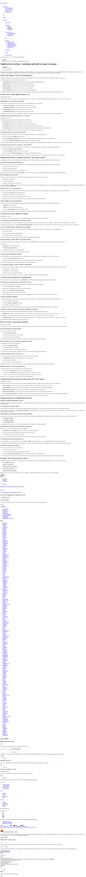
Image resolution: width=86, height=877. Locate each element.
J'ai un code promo (3, 3)
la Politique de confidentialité (22, 835)
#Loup (4, 725)
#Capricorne (5, 527)
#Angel (4, 603)
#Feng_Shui (5, 577)
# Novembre (5, 720)
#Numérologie (5, 540)
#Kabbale (4, 731)
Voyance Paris (10, 35)
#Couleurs (5, 585)
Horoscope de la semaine (12, 45)
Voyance (5, 512)
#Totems (4, 700)
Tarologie (5, 510)
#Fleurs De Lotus (6, 695)
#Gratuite (4, 594)
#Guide (4, 558)
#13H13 (4, 703)
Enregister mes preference (5, 850)
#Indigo (4, 629)
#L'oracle (4, 625)
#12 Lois (4, 691)
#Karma (4, 689)
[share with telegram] (3, 815)
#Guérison (5, 583)
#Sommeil (5, 607)
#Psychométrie (5, 670)
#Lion (4, 530)
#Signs (4, 733)
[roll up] (1, 867)
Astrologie (5, 509)
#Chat (4, 705)
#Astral (4, 704)
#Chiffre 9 (5, 570)
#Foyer (4, 601)
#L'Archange (5, 592)
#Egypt (4, 612)
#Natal (4, 619)
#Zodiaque (5, 608)
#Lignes (4, 714)
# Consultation (5, 617)
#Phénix (4, 683)
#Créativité (5, 667)
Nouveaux (8, 10)
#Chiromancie (5, 652)
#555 (4, 685)
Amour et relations (7, 515)
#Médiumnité (5, 656)
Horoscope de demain (11, 43)
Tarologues (9, 27)
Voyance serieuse (10, 34)
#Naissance (5, 676)
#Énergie (4, 584)
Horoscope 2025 (10, 47)
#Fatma (4, 550)
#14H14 (4, 678)
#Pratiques (5, 613)
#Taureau (4, 534)
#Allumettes (5, 611)
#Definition (5, 687)
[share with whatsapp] (3, 816)
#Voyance (4, 479)
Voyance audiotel (9, 8)
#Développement (6, 576)
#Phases (4, 726)
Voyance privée (8, 9)
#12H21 (4, 680)
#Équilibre (5, 561)
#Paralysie (5, 672)
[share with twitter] (3, 813)
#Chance (4, 724)
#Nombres (5, 650)
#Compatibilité (5, 543)
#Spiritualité (5, 555)
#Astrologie (5, 478)
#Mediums (5, 589)
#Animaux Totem (6, 554)
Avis (4, 14)
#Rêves (4, 574)
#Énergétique (5, 660)
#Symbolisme (5, 657)
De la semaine (5, 804)
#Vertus (4, 620)
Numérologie (6, 516)
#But (4, 618)
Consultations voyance (11, 33)
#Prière (4, 553)
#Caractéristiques (6, 630)
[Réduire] (35, 827)
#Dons (4, 628)
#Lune (4, 571)
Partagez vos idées (5, 497)
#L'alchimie (5, 651)
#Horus (4, 547)
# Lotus (4, 696)
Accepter (5, 837)
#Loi (4, 598)
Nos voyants (5, 6)
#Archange (5, 551)
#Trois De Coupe (6, 636)
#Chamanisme (5, 590)
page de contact (56, 754)
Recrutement (7, 49)
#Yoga (4, 578)
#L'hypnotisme (5, 718)
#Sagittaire (5, 531)
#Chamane (5, 624)
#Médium (4, 541)
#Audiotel (4, 615)
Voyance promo (8, 12)
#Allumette (5, 688)
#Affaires (4, 722)
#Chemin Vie (5, 602)
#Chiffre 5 (5, 567)
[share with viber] (3, 817)
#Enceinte (4, 712)
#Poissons (4, 533)
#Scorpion (5, 532)
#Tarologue (5, 537)
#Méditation (5, 582)
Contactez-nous (3, 810)
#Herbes (4, 662)
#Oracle (4, 588)
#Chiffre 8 (5, 569)
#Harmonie (5, 606)
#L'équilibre (5, 659)
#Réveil (4, 707)
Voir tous (2, 504)
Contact (6, 52)
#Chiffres (4, 639)
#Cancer (4, 526)
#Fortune (4, 697)
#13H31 (4, 694)
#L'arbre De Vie (6, 621)
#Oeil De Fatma (6, 557)
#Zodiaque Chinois (6, 604)
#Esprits (4, 633)
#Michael (4, 593)
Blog (6, 38)
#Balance (4, 528)
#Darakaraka (5, 637)
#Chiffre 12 (5, 605)
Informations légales (6, 821)
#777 (4, 701)
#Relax (4, 648)
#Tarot (4, 538)
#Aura (4, 575)
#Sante (4, 669)
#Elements (5, 638)
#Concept (4, 717)
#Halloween (5, 732)
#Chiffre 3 (5, 568)
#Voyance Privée (6, 721)
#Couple (4, 591)
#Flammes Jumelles (6, 716)
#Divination (5, 643)
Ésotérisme (5, 66)
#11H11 (4, 682)
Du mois (4, 805)
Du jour (4, 802)
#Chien (4, 710)
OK (1, 764)
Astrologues (9, 29)
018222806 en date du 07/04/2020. (30, 819)
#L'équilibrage (5, 665)
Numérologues (10, 28)
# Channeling (5, 711)
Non (1, 865)
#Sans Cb (4, 635)
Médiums (9, 26)
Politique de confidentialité (8, 822)
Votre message (14, 752)
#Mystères (5, 646)
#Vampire (4, 729)
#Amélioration (5, 600)
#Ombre (4, 730)
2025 (4, 806)
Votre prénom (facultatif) (16, 748)
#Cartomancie (5, 549)
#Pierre (4, 596)
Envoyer (2, 756)
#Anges (4, 641)
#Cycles (4, 658)
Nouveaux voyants (6, 787)
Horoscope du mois (11, 46)
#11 (3, 573)
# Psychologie (5, 642)
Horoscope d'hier (10, 41)
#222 (4, 614)
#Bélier (4, 524)
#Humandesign (5, 734)
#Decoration (5, 649)
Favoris (5, 20)
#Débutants (5, 626)
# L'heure (4, 675)
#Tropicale (5, 644)
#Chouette (5, 698)
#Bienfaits (5, 581)
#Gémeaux (5, 529)
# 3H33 (4, 674)
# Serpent (4, 681)
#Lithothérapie (5, 655)
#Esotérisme (5, 480)
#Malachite (5, 563)
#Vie (4, 627)
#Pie (3, 723)
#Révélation (5, 631)
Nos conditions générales (5, 852)
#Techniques (5, 719)
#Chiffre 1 (5, 566)
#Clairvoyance (5, 580)
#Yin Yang (5, 559)
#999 (4, 679)
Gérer (2, 837)
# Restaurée (5, 728)
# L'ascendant (5, 713)
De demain (5, 803)
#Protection (5, 548)
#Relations (5, 544)
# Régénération (5, 684)
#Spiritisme (5, 556)
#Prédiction (5, 647)
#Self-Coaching (6, 587)
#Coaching (5, 586)
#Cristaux (4, 654)
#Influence (5, 664)
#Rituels (4, 666)
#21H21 (4, 677)
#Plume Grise (5, 706)
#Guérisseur (5, 622)
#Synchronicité (5, 562)
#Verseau (4, 535)
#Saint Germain (6, 623)
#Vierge (4, 536)
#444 (4, 692)
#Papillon (4, 673)
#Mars (4, 595)
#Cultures (4, 686)
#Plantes (4, 661)
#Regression (5, 735)
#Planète (4, 610)
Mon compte (7, 22)
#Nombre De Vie (6, 663)
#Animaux (5, 699)
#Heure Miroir (5, 599)
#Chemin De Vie (6, 565)
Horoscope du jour (10, 42)
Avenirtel (4, 58)
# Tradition (5, 702)
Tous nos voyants (6, 784)
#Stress (4, 668)
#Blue (4, 609)
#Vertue (4, 564)
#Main (4, 715)
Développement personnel (8, 518)
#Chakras (4, 572)
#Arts (4, 645)
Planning (4, 17)
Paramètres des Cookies (7, 823)
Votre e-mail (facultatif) (16, 749)
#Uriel (4, 552)
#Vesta (4, 632)
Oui (4, 865)
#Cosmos (4, 693)
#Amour (4, 546)
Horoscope (7, 40)
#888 (4, 709)
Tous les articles (6, 508)
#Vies (4, 640)
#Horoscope (5, 522)
